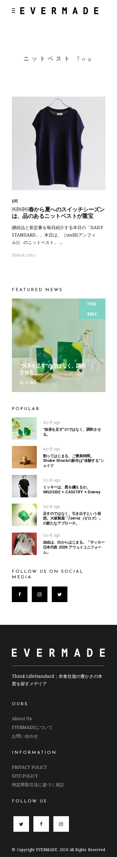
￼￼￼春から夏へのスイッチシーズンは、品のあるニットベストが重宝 (58, 212)
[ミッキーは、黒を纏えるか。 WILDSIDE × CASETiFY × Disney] (24, 486)
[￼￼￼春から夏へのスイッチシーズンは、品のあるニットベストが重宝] (58, 143)
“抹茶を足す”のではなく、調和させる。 (53, 369)
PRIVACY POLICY (29, 767)
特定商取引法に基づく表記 (38, 785)
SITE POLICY (25, 776)
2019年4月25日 (24, 255)
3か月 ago (28, 382)
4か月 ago (51, 449)
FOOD (91, 303)
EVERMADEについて (32, 727)
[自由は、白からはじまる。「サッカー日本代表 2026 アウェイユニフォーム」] (24, 544)
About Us (22, 718)
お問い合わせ (25, 736)
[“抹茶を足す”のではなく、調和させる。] (58, 345)
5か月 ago (51, 480)
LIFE (15, 200)
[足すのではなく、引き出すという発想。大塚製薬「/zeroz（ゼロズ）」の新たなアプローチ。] (24, 515)
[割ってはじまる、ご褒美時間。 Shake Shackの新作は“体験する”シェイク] (24, 457)
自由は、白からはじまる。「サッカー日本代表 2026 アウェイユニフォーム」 (74, 546)
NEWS (92, 314)
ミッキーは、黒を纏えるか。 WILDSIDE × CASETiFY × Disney (71, 489)
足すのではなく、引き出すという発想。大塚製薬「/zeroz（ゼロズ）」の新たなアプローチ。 (72, 518)
